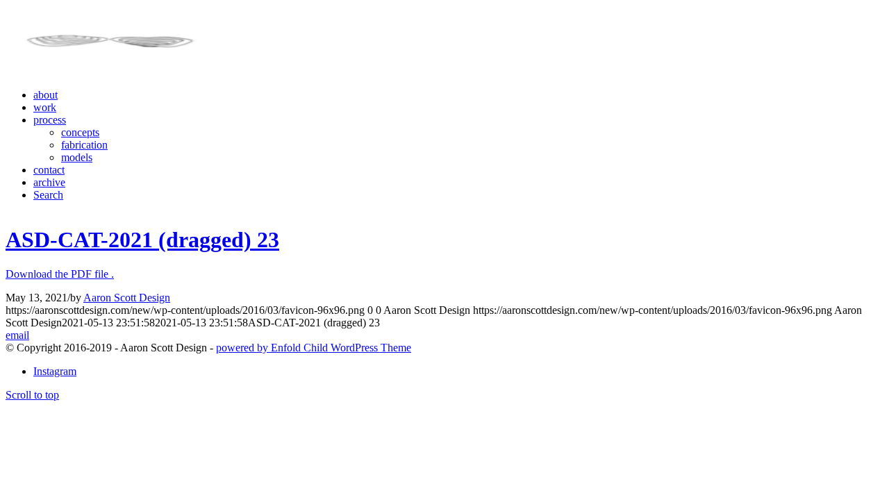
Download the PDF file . (60, 274)
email (17, 335)
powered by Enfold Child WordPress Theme (313, 347)
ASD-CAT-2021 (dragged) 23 (142, 239)
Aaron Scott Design (126, 297)
